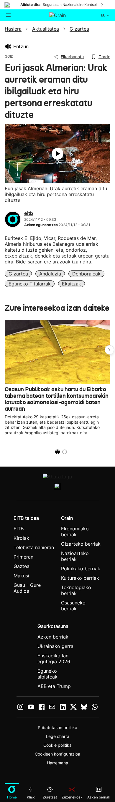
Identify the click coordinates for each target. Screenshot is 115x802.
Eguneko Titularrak (30, 284)
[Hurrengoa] (102, 4)
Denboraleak (86, 274)
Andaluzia (50, 274)
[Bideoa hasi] (57, 154)
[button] (109, 350)
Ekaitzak (71, 284)
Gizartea (18, 274)
